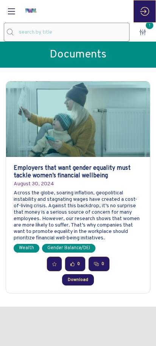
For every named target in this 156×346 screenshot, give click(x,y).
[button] (11, 11)
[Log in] (144, 11)
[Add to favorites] (54, 264)
